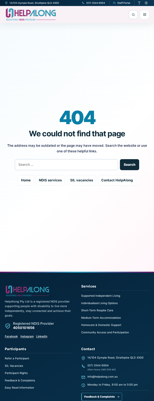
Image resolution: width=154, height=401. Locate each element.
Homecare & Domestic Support (101, 325)
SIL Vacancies (14, 365)
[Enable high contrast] (146, 3)
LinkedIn (41, 336)
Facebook (11, 336)
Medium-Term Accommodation (101, 317)
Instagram (27, 336)
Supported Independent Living (100, 295)
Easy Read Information (19, 387)
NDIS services (50, 180)
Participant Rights (16, 373)
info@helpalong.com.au (102, 376)
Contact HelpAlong (117, 180)
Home (26, 180)
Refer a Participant (17, 358)
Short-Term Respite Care (97, 310)
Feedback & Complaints (20, 380)
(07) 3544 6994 (98, 365)
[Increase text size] (139, 3)
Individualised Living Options (99, 303)
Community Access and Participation (105, 332)
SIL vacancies (81, 180)
